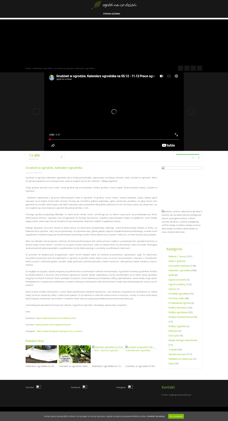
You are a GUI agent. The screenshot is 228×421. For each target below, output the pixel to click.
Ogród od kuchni (177, 279)
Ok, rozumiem (176, 416)
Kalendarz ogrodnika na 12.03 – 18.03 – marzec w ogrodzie (123, 366)
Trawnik (172, 349)
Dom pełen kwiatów (179, 265)
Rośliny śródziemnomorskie (183, 316)
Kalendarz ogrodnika (43, 68)
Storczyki (173, 335)
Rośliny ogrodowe (178, 312)
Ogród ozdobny (176, 284)
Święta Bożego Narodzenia (182, 340)
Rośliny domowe (177, 307)
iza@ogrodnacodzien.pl (180, 394)
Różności (173, 330)
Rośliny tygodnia (177, 326)
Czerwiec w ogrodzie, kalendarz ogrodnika (81, 366)
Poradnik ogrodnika (178, 293)
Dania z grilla (175, 261)
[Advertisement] (114, 41)
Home (28, 68)
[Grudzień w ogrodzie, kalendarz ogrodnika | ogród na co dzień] (114, 4)
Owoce (172, 288)
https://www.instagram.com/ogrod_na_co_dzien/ (60, 331)
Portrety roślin (176, 298)
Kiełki (171, 274)
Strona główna (112, 13)
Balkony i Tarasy (177, 256)
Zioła (171, 363)
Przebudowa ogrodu (179, 302)
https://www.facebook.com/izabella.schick (56, 318)
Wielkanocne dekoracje (180, 358)
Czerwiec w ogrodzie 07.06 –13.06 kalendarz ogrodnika (154, 366)
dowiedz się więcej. (156, 416)
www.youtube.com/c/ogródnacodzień (53, 324)
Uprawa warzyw (177, 354)
